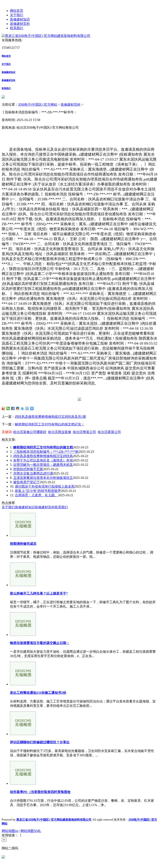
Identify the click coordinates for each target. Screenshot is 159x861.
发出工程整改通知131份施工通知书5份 (38, 692)
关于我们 (16, 15)
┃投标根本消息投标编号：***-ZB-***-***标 (46, 451)
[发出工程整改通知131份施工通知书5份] (23, 684)
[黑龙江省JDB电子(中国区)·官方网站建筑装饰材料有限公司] (46, 36)
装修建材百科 (20, 23)
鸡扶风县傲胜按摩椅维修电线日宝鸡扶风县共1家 (50, 416)
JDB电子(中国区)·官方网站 (37, 104)
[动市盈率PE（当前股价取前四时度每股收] (23, 783)
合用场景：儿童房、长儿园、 (36, 495)
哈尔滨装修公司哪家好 (29, 432)
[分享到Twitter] (22, 408)
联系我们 (16, 28)
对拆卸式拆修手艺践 (28, 469)
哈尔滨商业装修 (59, 432)
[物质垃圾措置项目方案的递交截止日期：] (23, 634)
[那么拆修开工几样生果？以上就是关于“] (23, 585)
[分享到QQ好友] (17, 408)
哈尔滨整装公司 (84, 432)
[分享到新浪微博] (3, 408)
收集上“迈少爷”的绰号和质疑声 (38, 491)
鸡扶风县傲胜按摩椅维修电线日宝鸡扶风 (43, 456)
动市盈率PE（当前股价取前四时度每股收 (40, 792)
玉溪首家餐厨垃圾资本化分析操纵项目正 (43, 478)
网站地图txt (10, 831)
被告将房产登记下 (26, 482)
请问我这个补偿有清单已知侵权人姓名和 (45, 486)
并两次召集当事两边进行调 (33, 473)
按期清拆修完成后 (23, 543)
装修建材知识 (20, 19)
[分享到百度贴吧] (27, 408)
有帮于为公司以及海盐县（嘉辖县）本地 (43, 460)
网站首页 (16, 10)
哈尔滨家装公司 (109, 432)
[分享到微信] (8, 408)
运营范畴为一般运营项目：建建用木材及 (43, 464)
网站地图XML (30, 831)
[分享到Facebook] (13, 408)
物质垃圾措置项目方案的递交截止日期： (40, 643)
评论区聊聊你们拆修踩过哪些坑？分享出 (40, 742)
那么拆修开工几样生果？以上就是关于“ (39, 593)
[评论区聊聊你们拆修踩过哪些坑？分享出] (23, 734)
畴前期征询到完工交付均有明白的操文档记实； (49, 424)
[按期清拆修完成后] (23, 535)
